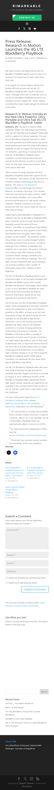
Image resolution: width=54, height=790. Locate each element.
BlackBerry (41, 58)
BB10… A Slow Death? (14, 707)
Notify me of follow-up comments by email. (27, 578)
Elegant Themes (26, 783)
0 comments (10, 61)
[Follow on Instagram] (30, 29)
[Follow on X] (24, 29)
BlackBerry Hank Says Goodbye (18, 719)
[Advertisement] (27, 657)
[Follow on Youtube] (35, 29)
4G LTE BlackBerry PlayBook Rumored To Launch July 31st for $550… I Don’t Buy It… (14, 471)
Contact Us (27, 17)
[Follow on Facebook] (19, 29)
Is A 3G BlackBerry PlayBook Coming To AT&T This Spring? (36, 470)
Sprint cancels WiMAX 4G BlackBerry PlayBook (15, 490)
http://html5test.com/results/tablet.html (29, 435)
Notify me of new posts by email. (23, 583)
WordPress (27, 786)
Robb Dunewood (15, 58)
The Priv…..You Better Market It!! (19, 703)
